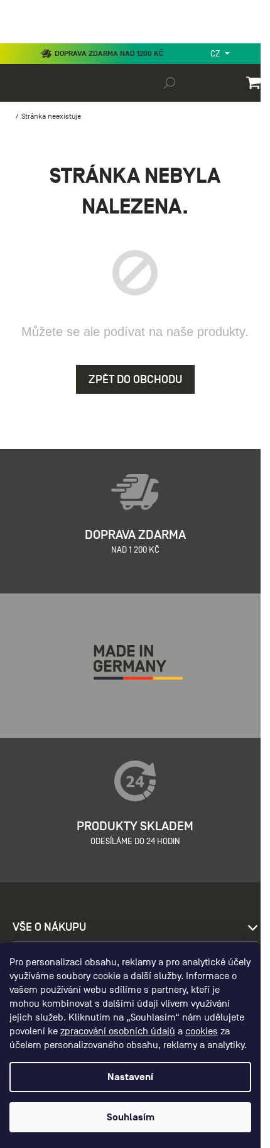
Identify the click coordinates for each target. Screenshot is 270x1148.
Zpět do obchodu (135, 379)
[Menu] (18, 40)
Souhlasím (130, 1117)
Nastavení (130, 1077)
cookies (201, 1031)
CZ (216, 53)
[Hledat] (169, 82)
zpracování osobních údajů (117, 1031)
